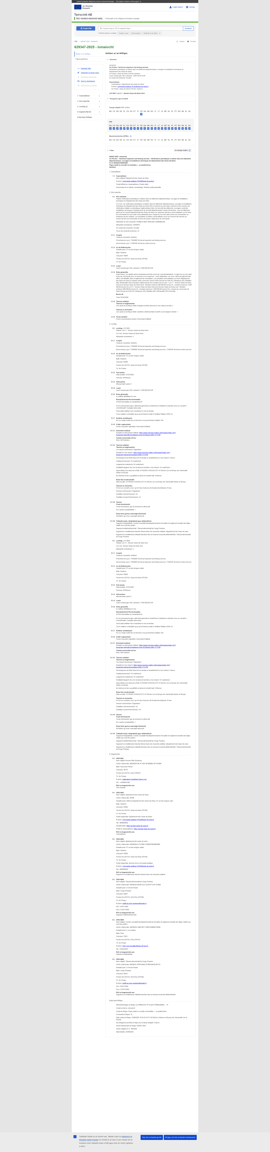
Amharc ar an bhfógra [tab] (83, 54)
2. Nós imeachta (83, 101)
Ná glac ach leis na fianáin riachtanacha (180, 1137)
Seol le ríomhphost (88, 81)
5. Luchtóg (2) (82, 106)
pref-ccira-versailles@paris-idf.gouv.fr (135, 946)
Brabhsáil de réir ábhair (151, 33)
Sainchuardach (135, 33)
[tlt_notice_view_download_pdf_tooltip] (110, 128)
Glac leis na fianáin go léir (151, 1137)
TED (75, 41)
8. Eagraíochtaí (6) (84, 112)
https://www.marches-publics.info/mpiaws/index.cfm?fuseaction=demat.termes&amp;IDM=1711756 (143, 454)
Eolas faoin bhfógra (84, 117)
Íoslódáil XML (86, 68)
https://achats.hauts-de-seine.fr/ (137, 826)
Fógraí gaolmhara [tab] (82, 59)
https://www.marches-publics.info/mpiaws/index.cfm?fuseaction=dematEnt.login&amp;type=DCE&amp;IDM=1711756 (146, 434)
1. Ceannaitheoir (83, 96)
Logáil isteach (177, 7)
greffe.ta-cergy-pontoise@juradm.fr (134, 903)
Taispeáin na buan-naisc (90, 73)
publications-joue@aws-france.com (134, 779)
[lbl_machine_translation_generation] (131, 136)
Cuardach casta (123, 33)
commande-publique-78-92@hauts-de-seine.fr (132, 86)
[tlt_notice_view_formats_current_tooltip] (190, 150)
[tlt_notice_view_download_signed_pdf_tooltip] (141, 114)
